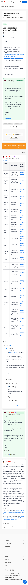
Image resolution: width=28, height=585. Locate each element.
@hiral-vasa (5, 160)
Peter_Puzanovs (10, 80)
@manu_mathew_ (13, 352)
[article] (14, 251)
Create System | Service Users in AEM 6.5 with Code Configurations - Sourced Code (13, 517)
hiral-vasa (8, 36)
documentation (22, 174)
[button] (7, 33)
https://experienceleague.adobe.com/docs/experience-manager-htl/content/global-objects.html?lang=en (14, 56)
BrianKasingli (8, 461)
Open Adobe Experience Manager (14, 17)
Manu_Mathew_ (9, 156)
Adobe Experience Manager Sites (8, 6)
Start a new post (12, 147)
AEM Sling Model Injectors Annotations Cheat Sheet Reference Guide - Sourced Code (13, 512)
